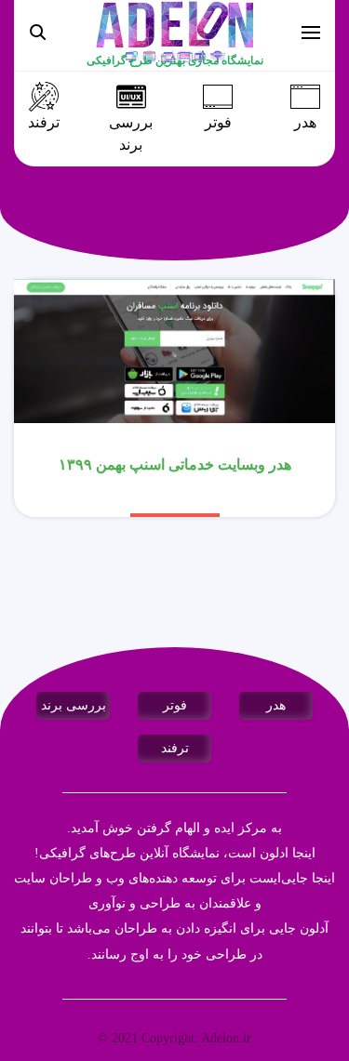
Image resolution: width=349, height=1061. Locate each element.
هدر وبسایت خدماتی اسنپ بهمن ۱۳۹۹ (175, 464)
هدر (305, 122)
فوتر (218, 122)
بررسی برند (131, 133)
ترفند (44, 122)
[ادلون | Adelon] (175, 31)
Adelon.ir (226, 1038)
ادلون (274, 853)
